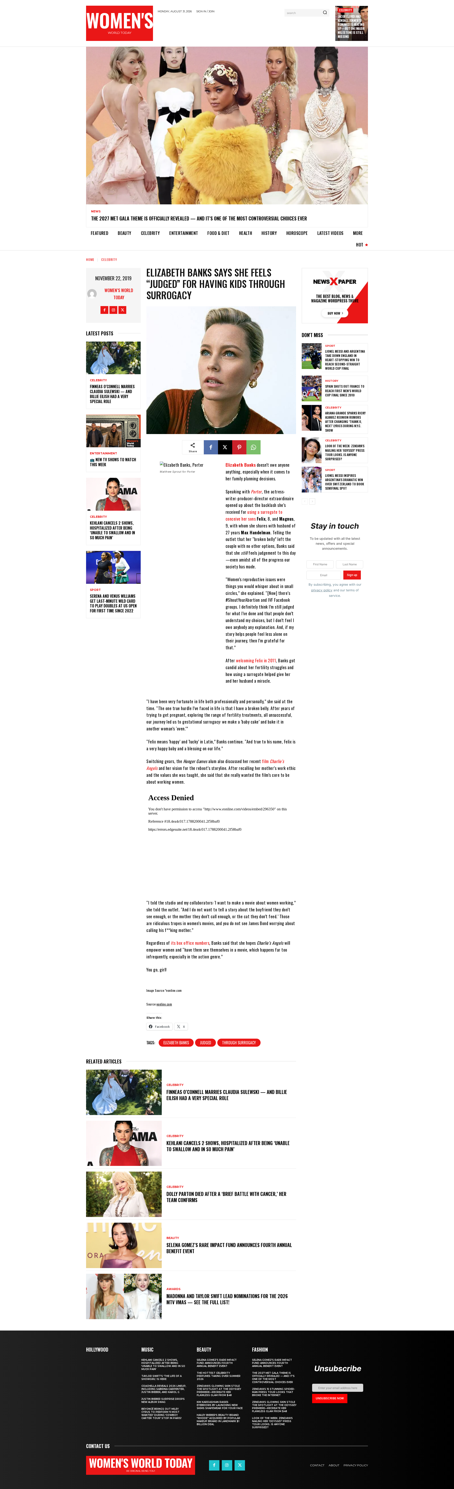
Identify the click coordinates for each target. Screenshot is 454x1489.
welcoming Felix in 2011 (256, 660)
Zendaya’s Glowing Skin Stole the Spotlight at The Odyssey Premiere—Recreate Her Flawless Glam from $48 (219, 1390)
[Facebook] (104, 310)
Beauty (172, 1238)
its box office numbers (190, 943)
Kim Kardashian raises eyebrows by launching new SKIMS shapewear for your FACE (220, 1405)
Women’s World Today (119, 293)
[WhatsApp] (253, 447)
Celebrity (345, 10)
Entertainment (103, 453)
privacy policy (321, 590)
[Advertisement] (244, 29)
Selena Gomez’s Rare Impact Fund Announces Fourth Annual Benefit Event (229, 1248)
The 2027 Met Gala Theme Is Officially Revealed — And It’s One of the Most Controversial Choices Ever (199, 218)
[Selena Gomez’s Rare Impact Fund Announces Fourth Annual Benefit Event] (124, 1245)
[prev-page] (305, 501)
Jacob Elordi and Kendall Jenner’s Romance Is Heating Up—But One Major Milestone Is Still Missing (351, 26)
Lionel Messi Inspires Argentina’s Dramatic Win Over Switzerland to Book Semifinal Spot (344, 482)
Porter (256, 491)
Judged (205, 1042)
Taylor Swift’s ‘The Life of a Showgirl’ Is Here (161, 1378)
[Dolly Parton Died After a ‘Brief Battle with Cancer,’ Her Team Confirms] (124, 1194)
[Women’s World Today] (93, 294)
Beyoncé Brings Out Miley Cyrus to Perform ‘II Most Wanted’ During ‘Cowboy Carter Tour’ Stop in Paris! (161, 1413)
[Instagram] (113, 310)
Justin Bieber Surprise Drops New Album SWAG (163, 1400)
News (95, 211)
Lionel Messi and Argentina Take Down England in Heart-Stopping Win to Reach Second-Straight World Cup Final (345, 360)
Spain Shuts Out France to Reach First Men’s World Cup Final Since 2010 (344, 390)
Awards (173, 1289)
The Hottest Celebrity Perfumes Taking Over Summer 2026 (218, 1376)
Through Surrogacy (239, 1042)
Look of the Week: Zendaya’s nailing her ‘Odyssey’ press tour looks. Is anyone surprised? (344, 452)
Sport (95, 590)
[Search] (324, 13)
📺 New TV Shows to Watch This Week (113, 462)
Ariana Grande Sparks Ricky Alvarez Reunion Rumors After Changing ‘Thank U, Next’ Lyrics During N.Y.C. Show (345, 421)
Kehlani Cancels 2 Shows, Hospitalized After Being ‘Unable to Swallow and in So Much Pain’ (112, 530)
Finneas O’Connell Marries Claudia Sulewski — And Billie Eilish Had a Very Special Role (112, 394)
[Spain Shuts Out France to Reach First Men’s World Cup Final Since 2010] (312, 388)
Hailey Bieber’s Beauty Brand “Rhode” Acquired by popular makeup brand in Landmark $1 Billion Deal (218, 1420)
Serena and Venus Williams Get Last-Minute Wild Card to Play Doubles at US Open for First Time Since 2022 (113, 603)
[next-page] (312, 501)
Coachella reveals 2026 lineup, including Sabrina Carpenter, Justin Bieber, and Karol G (163, 1389)
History (331, 381)
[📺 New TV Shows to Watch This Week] (113, 431)
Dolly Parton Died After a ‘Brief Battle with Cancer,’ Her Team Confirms (226, 1196)
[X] (122, 310)
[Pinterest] (239, 447)
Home (90, 259)
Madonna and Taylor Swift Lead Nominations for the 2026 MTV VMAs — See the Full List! (227, 1299)
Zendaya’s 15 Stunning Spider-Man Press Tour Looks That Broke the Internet (273, 1392)
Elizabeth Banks (241, 465)
